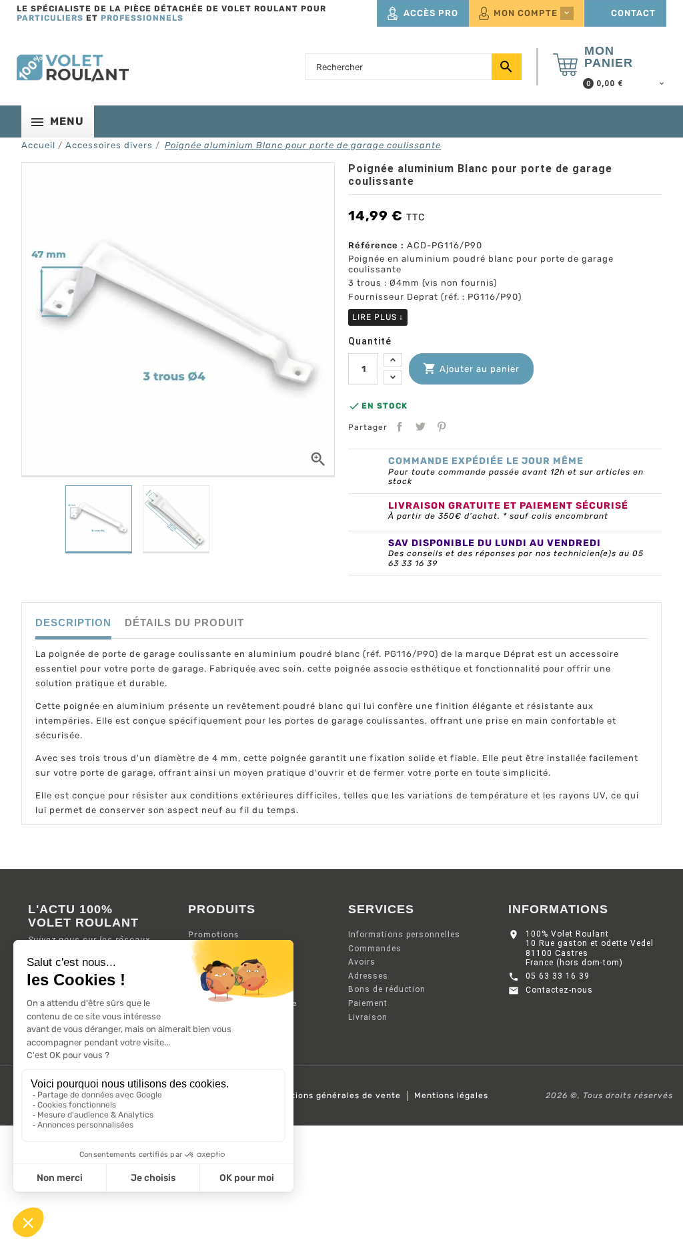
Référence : (376, 245)
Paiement (368, 1003)
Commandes (375, 948)
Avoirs (362, 962)
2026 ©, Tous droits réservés (609, 1095)
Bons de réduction (387, 989)
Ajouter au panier (471, 368)
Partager (399, 426)
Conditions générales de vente (334, 1095)
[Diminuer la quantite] (393, 377)
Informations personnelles (404, 934)
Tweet (420, 426)
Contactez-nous (559, 990)
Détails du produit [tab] (184, 622)
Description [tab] (73, 622)
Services (381, 909)
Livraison (368, 1017)
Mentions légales (451, 1095)
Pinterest (441, 426)
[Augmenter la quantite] (393, 360)
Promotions (213, 934)
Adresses (368, 976)
